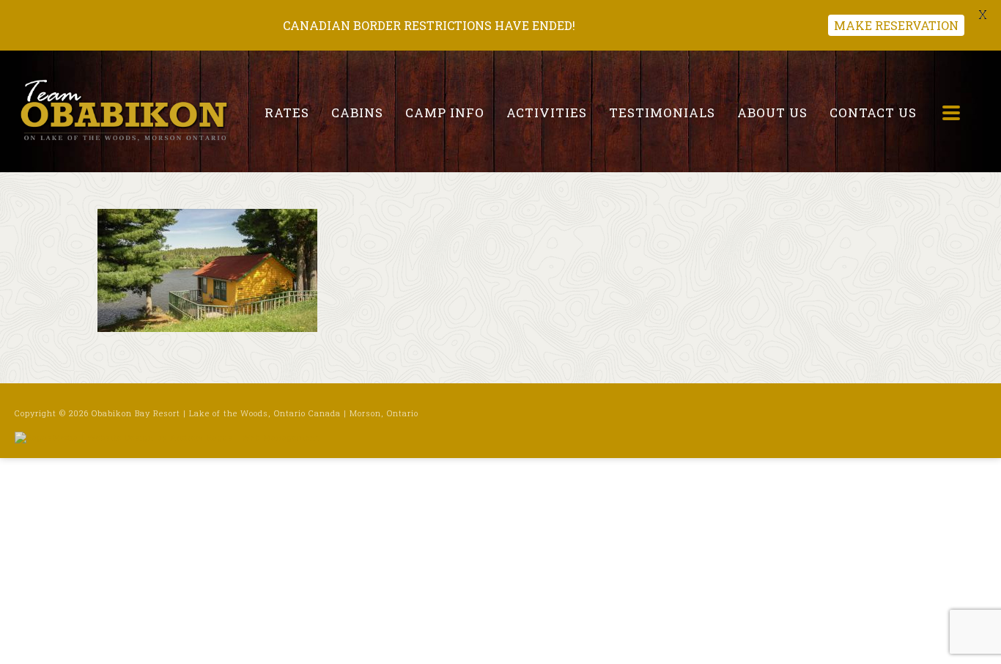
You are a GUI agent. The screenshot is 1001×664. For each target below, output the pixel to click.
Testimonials (662, 112)
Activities (546, 112)
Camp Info (444, 112)
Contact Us (873, 112)
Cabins (357, 112)
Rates (287, 112)
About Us (772, 112)
